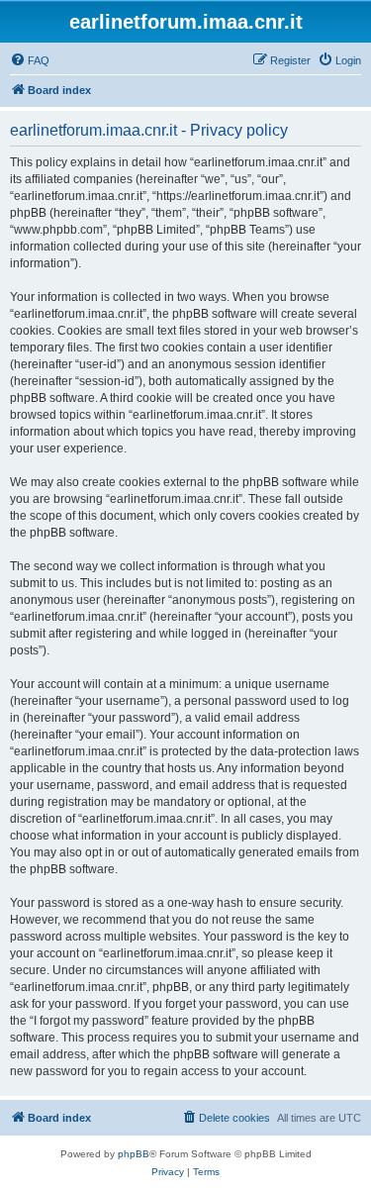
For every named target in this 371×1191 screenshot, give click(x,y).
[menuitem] (29, 60)
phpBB (133, 1153)
